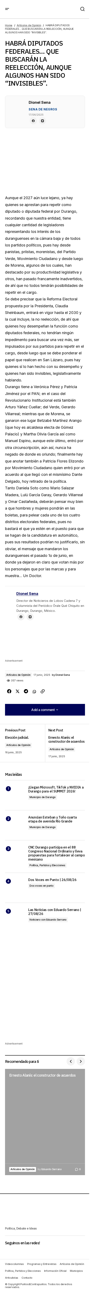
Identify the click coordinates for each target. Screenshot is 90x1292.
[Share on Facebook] (9, 691)
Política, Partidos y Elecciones (47, 865)
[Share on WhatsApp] (34, 691)
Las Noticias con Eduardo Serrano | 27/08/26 (54, 912)
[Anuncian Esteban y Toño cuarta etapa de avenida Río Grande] (15, 825)
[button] (7, 9)
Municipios (76, 1270)
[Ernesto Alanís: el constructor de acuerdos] (65, 743)
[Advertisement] (45, 642)
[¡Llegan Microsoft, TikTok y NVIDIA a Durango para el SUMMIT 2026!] (15, 795)
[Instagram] (42, 120)
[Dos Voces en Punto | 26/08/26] (15, 888)
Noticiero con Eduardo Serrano (48, 919)
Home (8, 25)
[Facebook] (33, 120)
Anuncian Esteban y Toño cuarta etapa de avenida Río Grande (52, 819)
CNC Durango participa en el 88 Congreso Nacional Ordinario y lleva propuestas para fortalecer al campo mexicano (56, 853)
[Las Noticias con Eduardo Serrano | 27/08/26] (15, 918)
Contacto (27, 1277)
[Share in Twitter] (17, 691)
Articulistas (11, 1277)
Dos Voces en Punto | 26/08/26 (52, 880)
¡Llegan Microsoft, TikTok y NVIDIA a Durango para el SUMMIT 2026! (56, 789)
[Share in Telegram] (26, 691)
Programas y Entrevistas (41, 1264)
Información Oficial (55, 1270)
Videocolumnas (14, 1264)
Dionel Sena (27, 593)
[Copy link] (43, 691)
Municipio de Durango (43, 797)
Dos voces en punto (42, 885)
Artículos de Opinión (29, 25)
